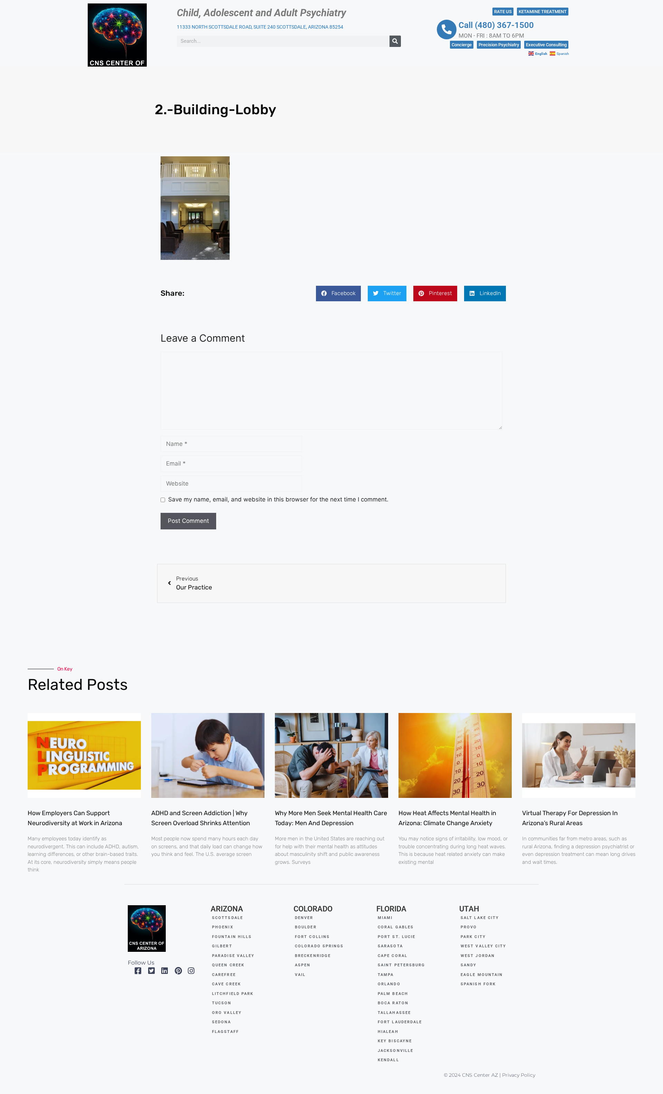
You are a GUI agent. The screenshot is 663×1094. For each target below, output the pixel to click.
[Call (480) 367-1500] (447, 29)
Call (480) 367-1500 (496, 25)
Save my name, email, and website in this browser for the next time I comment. (278, 499)
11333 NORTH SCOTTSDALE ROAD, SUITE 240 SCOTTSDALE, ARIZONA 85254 (260, 27)
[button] (338, 293)
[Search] (395, 41)
